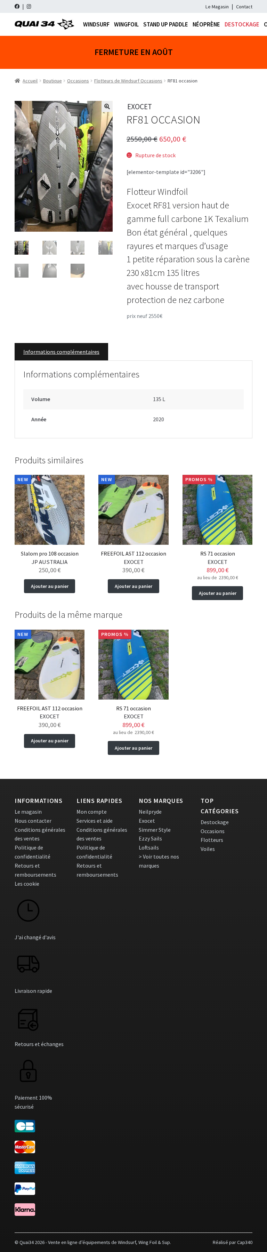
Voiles (208, 848)
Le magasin (28, 811)
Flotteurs (212, 839)
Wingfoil (126, 24)
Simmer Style (155, 829)
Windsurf (96, 24)
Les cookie (27, 883)
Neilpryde (150, 811)
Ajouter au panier (49, 586)
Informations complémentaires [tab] (61, 351)
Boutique (52, 81)
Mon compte (91, 811)
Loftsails (149, 847)
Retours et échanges (39, 1043)
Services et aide (94, 820)
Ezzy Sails (150, 838)
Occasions (78, 81)
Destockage (242, 24)
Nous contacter (33, 820)
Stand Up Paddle (165, 24)
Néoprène (206, 24)
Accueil (30, 81)
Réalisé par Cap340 (232, 1242)
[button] (107, 106)
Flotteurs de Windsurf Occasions (128, 81)
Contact (244, 6)
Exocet (147, 820)
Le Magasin (217, 6)
